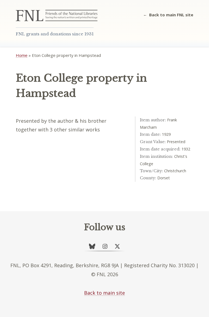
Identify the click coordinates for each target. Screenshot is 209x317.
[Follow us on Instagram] (105, 246)
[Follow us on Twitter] (117, 246)
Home (21, 55)
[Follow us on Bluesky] (92, 246)
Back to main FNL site (171, 14)
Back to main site (104, 293)
